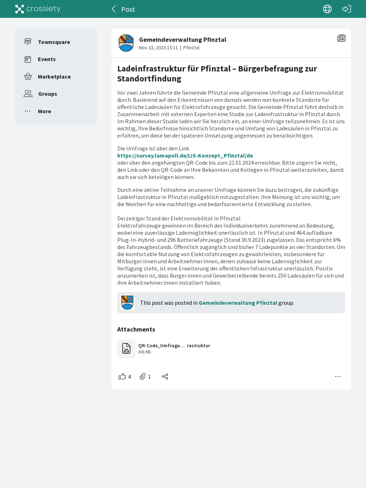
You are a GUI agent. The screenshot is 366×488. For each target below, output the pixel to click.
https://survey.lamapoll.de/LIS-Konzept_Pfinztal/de (185, 155)
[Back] (114, 9)
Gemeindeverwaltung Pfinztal (238, 302)
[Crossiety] (38, 9)
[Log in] (346, 9)
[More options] (338, 376)
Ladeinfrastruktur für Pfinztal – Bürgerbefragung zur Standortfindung (217, 73)
